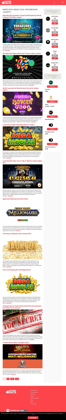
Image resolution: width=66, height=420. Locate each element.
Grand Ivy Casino (54, 16)
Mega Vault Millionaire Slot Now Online (15, 199)
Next (12, 378)
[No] (64, 416)
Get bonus (52, 86)
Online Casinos (33, 390)
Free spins (32, 394)
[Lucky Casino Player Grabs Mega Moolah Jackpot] (22, 138)
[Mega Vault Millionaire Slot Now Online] (22, 213)
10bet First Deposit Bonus (50, 147)
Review (54, 20)
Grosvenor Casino (54, 27)
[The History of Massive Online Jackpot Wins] (22, 247)
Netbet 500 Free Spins (49, 119)
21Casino (55, 51)
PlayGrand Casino (54, 39)
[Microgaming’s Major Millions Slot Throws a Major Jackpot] (22, 67)
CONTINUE (33, 417)
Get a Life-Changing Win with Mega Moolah (17, 270)
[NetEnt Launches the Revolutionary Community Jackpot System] (22, 104)
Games (32, 396)
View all (53, 12)
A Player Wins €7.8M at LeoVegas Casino (16, 342)
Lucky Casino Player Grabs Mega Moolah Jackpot (18, 125)
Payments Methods (34, 398)
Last (17, 378)
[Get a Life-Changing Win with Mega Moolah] (22, 284)
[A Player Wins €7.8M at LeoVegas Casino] (22, 356)
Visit (55, 23)
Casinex (46, 104)
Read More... (8, 50)
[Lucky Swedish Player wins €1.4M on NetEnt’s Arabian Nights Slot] (22, 176)
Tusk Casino (47, 89)
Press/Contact (33, 403)
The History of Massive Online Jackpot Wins (17, 233)
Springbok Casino (54, 62)
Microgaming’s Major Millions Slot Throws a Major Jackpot (22, 53)
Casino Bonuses (34, 392)
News (31, 400)
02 (8, 378)
